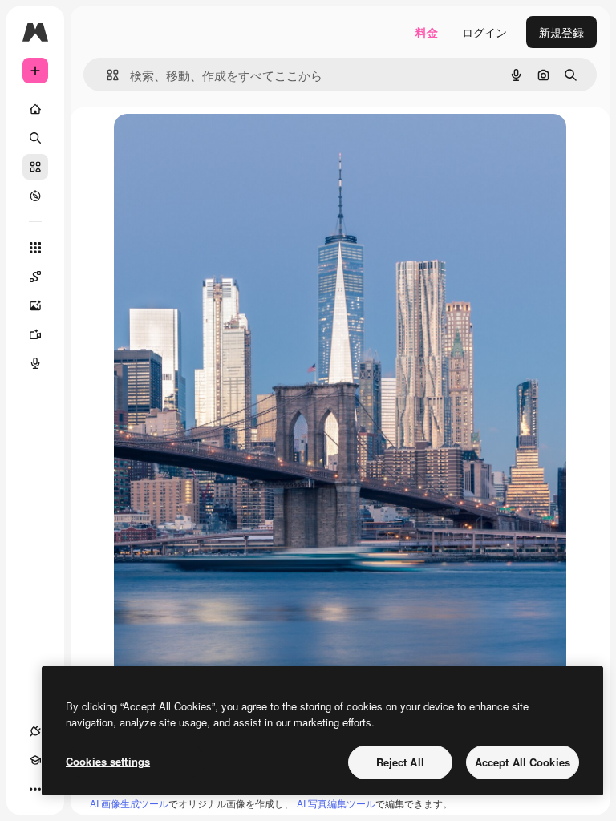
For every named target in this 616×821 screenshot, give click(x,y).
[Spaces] (35, 276)
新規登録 (561, 32)
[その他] (35, 789)
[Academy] (35, 760)
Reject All (400, 762)
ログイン (484, 32)
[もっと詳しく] (35, 195)
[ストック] (35, 167)
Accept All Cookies (522, 762)
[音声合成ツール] (35, 363)
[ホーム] (35, 109)
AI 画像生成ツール (129, 803)
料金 (426, 32)
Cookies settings (108, 761)
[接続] (35, 731)
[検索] (35, 138)
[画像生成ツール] (35, 305)
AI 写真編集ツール (336, 803)
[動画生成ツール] (35, 334)
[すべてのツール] (35, 248)
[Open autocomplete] (106, 75)
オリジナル (224, 143)
